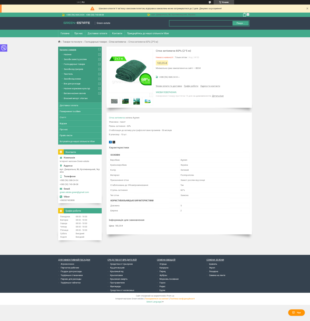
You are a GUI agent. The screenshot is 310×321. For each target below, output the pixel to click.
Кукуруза (164, 267)
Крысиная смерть (119, 279)
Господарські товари (96, 41)
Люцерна (213, 271)
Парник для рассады (71, 279)
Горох (162, 282)
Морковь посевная (169, 279)
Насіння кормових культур (77, 88)
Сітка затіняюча (117, 41)
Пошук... (241, 23)
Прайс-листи (66, 135)
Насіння (67, 54)
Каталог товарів (68, 49)
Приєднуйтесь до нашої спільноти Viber (148, 33)
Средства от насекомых (122, 290)
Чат (299, 312)
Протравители (117, 282)
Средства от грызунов (121, 264)
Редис (162, 286)
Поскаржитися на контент (157, 299)
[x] (114, 142)
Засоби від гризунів (73, 69)
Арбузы (163, 275)
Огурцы (163, 264)
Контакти (117, 33)
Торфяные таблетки (71, 282)
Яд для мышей (117, 267)
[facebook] (110, 142)
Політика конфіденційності (182, 299)
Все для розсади (72, 83)
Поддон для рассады (71, 271)
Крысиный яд (116, 271)
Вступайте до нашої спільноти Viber (77, 141)
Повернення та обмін (70, 111)
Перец (163, 271)
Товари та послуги (72, 41)
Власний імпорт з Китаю (76, 98)
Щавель (213, 264)
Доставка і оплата (97, 33)
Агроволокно (67, 264)
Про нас (78, 33)
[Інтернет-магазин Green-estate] (77, 23)
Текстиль (68, 74)
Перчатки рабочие (70, 267)
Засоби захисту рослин (75, 59)
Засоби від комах (72, 79)
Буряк (162, 290)
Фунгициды (115, 286)
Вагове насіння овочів (75, 93)
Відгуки (63, 123)
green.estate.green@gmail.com (74, 192)
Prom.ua (170, 296)
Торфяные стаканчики (72, 275)
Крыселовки (116, 275)
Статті (63, 117)
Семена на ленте (217, 275)
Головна (65, 33)
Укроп (212, 267)
